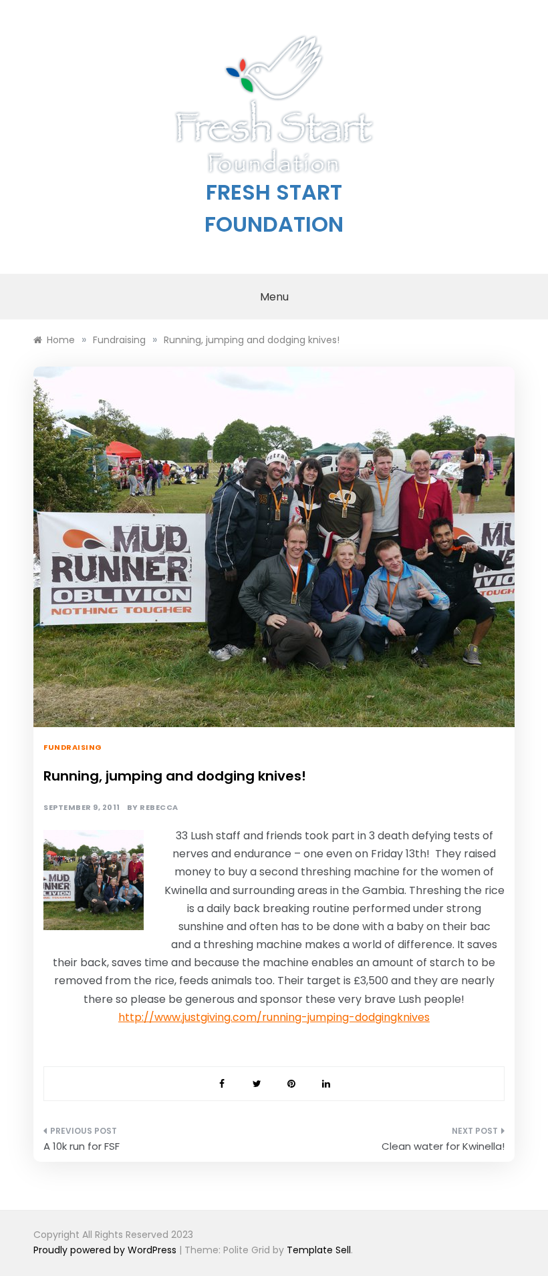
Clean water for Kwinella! (443, 1146)
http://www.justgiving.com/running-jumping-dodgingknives (274, 1017)
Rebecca (159, 808)
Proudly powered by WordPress (106, 1250)
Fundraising (72, 747)
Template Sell (319, 1250)
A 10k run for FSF (81, 1146)
